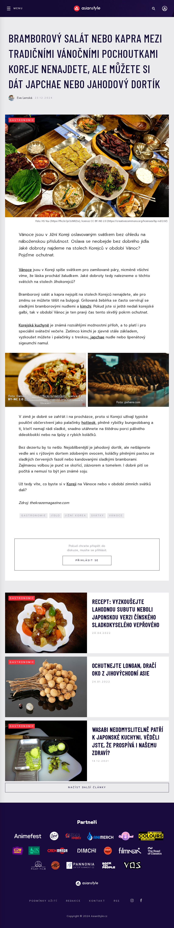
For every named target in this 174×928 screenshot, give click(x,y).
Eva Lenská (24, 98)
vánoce (116, 515)
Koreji (71, 484)
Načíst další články (87, 787)
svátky (97, 515)
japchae (96, 337)
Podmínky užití (43, 901)
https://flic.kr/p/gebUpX (48, 396)
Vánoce (25, 269)
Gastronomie (22, 120)
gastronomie (33, 515)
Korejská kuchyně (34, 325)
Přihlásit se (87, 560)
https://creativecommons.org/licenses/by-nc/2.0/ (54, 400)
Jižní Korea (75, 515)
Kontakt (97, 901)
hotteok (88, 422)
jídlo (55, 515)
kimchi (85, 306)
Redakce (73, 901)
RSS (117, 901)
